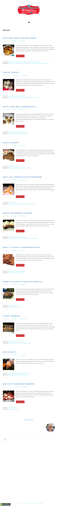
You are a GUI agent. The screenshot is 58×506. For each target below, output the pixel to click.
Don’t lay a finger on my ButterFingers (22, 177)
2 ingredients (11, 97)
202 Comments (23, 180)
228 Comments (22, 109)
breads (13, 133)
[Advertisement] (14, 470)
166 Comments (22, 41)
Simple (44, 63)
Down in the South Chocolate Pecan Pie (22, 282)
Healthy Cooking (15, 61)
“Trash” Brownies (11, 316)
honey (35, 63)
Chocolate (19, 204)
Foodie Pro (27, 503)
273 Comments (22, 250)
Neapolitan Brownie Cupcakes (17, 213)
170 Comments (22, 145)
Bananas (20, 97)
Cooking (9, 61)
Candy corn (14, 204)
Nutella (24, 167)
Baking (10, 63)
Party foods (22, 133)
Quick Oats (32, 97)
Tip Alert (21, 374)
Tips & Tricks (27, 373)
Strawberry (35, 238)
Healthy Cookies (11, 72)
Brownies (14, 238)
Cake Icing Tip (10, 352)
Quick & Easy (29, 61)
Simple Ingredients (36, 61)
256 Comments (23, 319)
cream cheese (23, 238)
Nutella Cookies (11, 143)
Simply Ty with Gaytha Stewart (29, 9)
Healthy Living (22, 61)
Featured (13, 407)
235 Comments (23, 216)
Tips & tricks (26, 374)
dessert (20, 63)
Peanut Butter (40, 63)
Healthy (31, 63)
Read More (20, 55)
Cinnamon (17, 133)
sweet (48, 63)
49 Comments (23, 355)
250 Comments (24, 386)
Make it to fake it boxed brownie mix (21, 247)
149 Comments (24, 75)
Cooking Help (14, 373)
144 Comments (23, 284)
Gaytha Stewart (26, 63)
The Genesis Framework (37, 503)
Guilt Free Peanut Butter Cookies (19, 38)
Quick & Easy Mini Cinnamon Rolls (19, 107)
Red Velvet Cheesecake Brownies (19, 384)
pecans (17, 306)
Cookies (13, 63)
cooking (17, 63)
